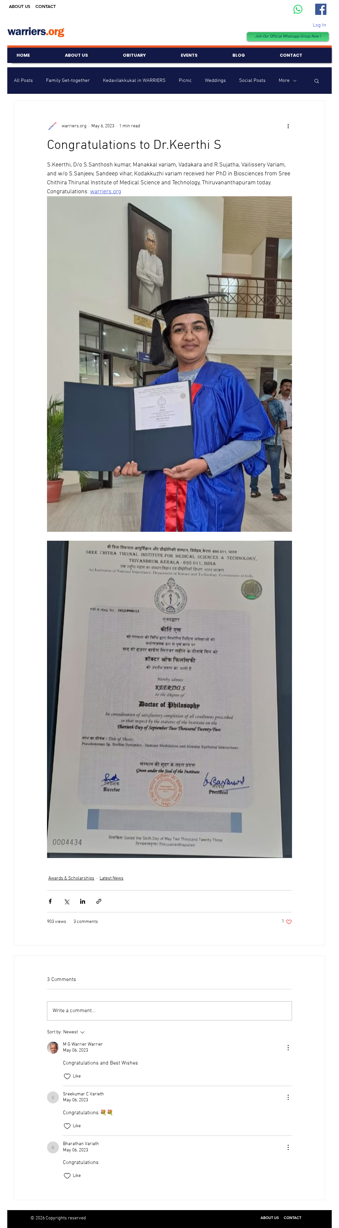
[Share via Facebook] (50, 901)
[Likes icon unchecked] (67, 1076)
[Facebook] (320, 9)
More (284, 81)
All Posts (23, 81)
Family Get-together (68, 81)
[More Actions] (288, 1048)
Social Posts (252, 81)
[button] (317, 80)
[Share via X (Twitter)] (66, 901)
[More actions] (288, 126)
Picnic (185, 81)
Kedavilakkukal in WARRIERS (134, 81)
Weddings (215, 81)
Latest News (111, 878)
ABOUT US (19, 6)
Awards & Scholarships (71, 878)
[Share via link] (99, 901)
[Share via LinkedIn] (82, 901)
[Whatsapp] (298, 9)
